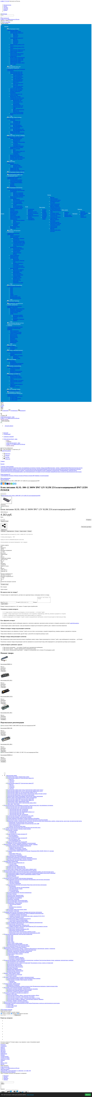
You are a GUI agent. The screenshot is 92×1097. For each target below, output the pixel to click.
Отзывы (17, 531)
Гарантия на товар (5, 1059)
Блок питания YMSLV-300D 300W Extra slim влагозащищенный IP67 (7, 728)
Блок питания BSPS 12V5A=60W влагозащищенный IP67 (7, 696)
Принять (88, 1094)
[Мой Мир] (5, 484)
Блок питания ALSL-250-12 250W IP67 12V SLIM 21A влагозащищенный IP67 (7, 680)
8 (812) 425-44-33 (5, 18)
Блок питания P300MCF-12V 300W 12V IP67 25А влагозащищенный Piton (7, 755)
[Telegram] (15, 484)
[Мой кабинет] (1, 25)
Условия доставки (5, 1057)
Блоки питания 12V (10, 475)
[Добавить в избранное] (2, 494)
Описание (3, 531)
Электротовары (14, 471)
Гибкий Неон (68, 467)
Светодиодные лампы (6, 467)
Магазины (3, 1051)
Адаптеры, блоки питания (42, 467)
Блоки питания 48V (30, 475)
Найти (2, 1083)
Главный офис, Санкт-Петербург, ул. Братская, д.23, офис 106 (16, 1070)
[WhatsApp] (11, 484)
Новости (3, 1047)
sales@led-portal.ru (6, 450)
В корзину (89, 519)
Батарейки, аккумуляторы (24, 471)
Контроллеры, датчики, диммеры (56, 467)
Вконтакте (7, 453)
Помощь (3, 1055)
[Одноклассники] (3, 484)
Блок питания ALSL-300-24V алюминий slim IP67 (7, 744)
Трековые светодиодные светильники (52, 469)
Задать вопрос (23, 531)
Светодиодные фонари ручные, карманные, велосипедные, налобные (48, 470)
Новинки (14, 1013)
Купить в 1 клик (4, 521)
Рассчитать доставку (86, 526)
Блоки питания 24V (20, 475)
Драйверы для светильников (42, 475)
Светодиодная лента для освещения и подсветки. (23, 467)
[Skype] (13, 484)
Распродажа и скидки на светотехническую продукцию (68, 471)
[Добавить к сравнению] (4, 494)
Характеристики (10, 531)
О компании (4, 1046)
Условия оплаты (4, 1056)
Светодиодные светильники (36, 469)
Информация (4, 1053)
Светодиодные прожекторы (68, 469)
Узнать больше (30, 1094)
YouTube (7, 457)
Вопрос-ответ (4, 1062)
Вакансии (3, 1049)
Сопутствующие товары (48, 471)
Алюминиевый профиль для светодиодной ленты (17, 469)
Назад (7, 440)
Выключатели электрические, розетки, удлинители (18, 470)
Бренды (2, 1064)
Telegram (7, 455)
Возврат (29, 531)
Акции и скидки (6, 1013)
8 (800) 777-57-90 (5, 1)
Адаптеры (3, 475)
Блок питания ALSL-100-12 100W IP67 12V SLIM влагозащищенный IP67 (7, 712)
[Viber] (9, 484)
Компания (3, 1044)
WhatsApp (7, 458)
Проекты (3, 1048)
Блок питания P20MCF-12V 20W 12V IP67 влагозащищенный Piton (7, 664)
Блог (2, 1061)
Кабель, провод (68, 470)
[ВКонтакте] (1, 484)
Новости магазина (23, 1013)
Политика (3, 1052)
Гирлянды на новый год (36, 471)
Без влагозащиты (5, 479)
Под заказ (3, 670)
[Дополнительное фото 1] (6, 500)
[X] (7, 484)
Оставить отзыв (4, 584)
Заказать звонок (4, 419)
